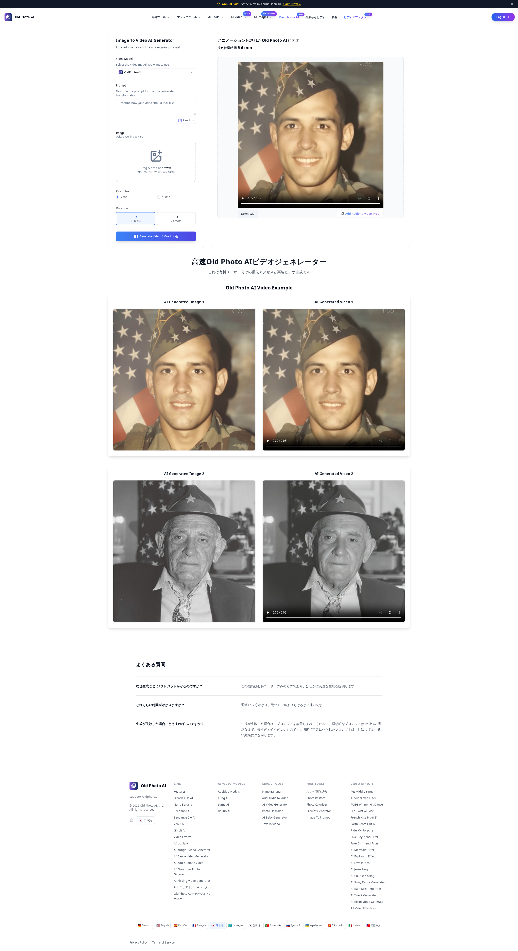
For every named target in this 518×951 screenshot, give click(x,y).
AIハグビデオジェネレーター (192, 887)
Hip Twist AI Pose (362, 811)
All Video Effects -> (363, 908)
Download (248, 214)
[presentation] (156, 162)
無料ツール (159, 17)
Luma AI (223, 804)
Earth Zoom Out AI (363, 824)
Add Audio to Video (275, 798)
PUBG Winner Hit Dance (367, 804)
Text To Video (271, 824)
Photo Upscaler (272, 811)
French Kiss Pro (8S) (364, 817)
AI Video (240, 16)
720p (124, 197)
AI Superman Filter (363, 798)
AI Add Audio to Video (188, 863)
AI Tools (213, 17)
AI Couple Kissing (363, 876)
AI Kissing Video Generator (192, 881)
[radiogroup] (156, 197)
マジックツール (187, 17)
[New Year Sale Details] (279, 4)
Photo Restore (316, 798)
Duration (122, 208)
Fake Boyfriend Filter (364, 837)
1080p (166, 197)
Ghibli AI (180, 830)
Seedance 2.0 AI (184, 817)
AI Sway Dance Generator (368, 882)
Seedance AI (182, 811)
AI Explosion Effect (363, 856)
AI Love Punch (360, 863)
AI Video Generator (275, 804)
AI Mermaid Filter (362, 850)
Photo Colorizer (317, 804)
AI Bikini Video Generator (368, 902)
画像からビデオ (315, 17)
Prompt (121, 85)
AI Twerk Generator (364, 895)
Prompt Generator (319, 811)
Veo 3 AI (179, 824)
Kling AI (223, 798)
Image (120, 133)
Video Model (124, 59)
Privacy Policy (139, 942)
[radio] (117, 197)
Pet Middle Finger (363, 791)
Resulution (123, 191)
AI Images (264, 16)
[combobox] (156, 72)
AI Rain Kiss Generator (366, 889)
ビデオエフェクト (355, 17)
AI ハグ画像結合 (317, 791)
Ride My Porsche (362, 830)
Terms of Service (163, 942)
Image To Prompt (318, 817)
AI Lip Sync (181, 843)
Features (180, 791)
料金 (334, 17)
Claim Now (292, 4)
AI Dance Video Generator (191, 856)
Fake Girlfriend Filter (364, 843)
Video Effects (182, 837)
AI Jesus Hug (359, 869)
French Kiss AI (289, 17)
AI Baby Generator (274, 817)
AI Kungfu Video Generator (192, 850)
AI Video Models (229, 791)
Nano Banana (183, 804)
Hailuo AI (224, 811)
